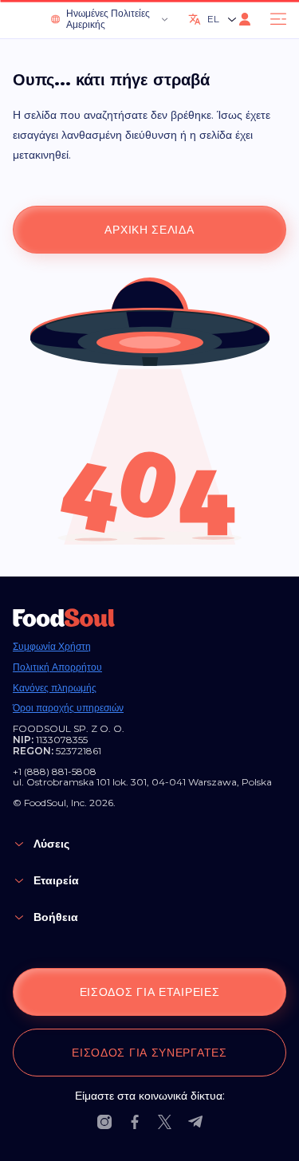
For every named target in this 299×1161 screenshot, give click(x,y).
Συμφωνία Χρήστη (52, 646)
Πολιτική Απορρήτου (57, 667)
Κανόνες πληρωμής (54, 688)
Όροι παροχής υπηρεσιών (68, 708)
